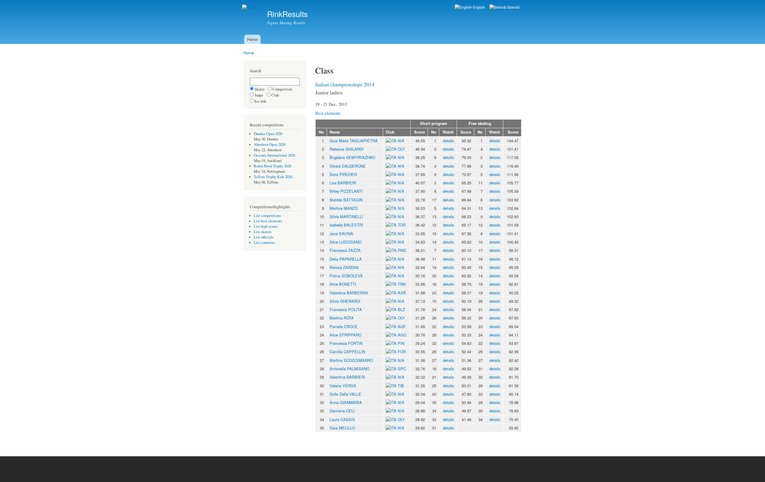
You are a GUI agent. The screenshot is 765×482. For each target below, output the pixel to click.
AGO (402, 335)
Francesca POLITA (346, 309)
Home (252, 39)
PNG (402, 250)
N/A (400, 140)
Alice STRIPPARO (346, 335)
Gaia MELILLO (342, 428)
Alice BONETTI (343, 284)
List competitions (267, 215)
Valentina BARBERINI (349, 293)
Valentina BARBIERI (347, 377)
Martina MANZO (344, 208)
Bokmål (513, 7)
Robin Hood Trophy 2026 (272, 166)
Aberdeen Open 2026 (269, 144)
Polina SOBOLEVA (346, 276)
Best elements (328, 113)
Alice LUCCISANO (346, 242)
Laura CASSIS (342, 419)
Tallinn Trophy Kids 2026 (273, 176)
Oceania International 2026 (274, 155)
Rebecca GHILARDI (347, 149)
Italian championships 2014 (344, 84)
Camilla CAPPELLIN (347, 351)
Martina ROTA (342, 318)
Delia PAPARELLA (346, 259)
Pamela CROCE (344, 326)
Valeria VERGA (343, 385)
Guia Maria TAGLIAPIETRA (354, 140)
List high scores (266, 226)
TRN (402, 284)
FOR (402, 351)
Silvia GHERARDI (345, 301)
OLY (401, 149)
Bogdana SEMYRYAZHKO (352, 157)
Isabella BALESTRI (346, 225)
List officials (263, 237)
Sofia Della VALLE (345, 394)
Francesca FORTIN (346, 343)
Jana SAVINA (341, 233)
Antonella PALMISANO (350, 368)
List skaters (263, 231)
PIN (401, 343)
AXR (402, 293)
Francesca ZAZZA (345, 250)
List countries (264, 242)
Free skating (480, 123)
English (478, 7)
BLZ (401, 309)
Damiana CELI (342, 411)
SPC (402, 368)
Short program (433, 123)
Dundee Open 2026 (268, 133)
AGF (402, 326)
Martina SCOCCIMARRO (351, 360)
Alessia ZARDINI (344, 267)
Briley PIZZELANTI (346, 191)
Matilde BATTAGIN (346, 200)
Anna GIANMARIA (346, 402)
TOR (402, 225)
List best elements (268, 221)
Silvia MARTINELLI (346, 216)
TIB (401, 385)
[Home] (251, 7)
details (448, 140)
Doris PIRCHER (343, 174)
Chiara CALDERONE (348, 166)
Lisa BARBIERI (343, 183)
